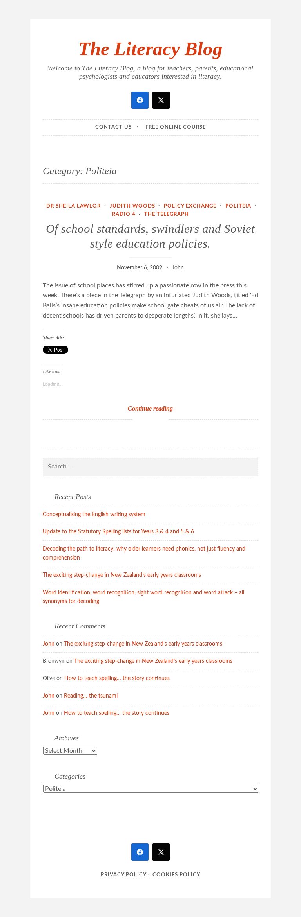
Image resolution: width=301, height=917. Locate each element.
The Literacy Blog (150, 48)
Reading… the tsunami (91, 696)
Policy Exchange (190, 206)
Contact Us (113, 127)
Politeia (238, 206)
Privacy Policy (123, 875)
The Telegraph (166, 214)
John (178, 268)
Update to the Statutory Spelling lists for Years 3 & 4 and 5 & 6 (118, 532)
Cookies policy (176, 875)
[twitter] (161, 100)
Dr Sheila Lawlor (73, 206)
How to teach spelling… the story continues (117, 678)
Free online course (175, 127)
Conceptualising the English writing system (94, 514)
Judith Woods (132, 206)
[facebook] (140, 100)
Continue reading (163, 409)
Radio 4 (124, 214)
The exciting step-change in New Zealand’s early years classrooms (122, 575)
